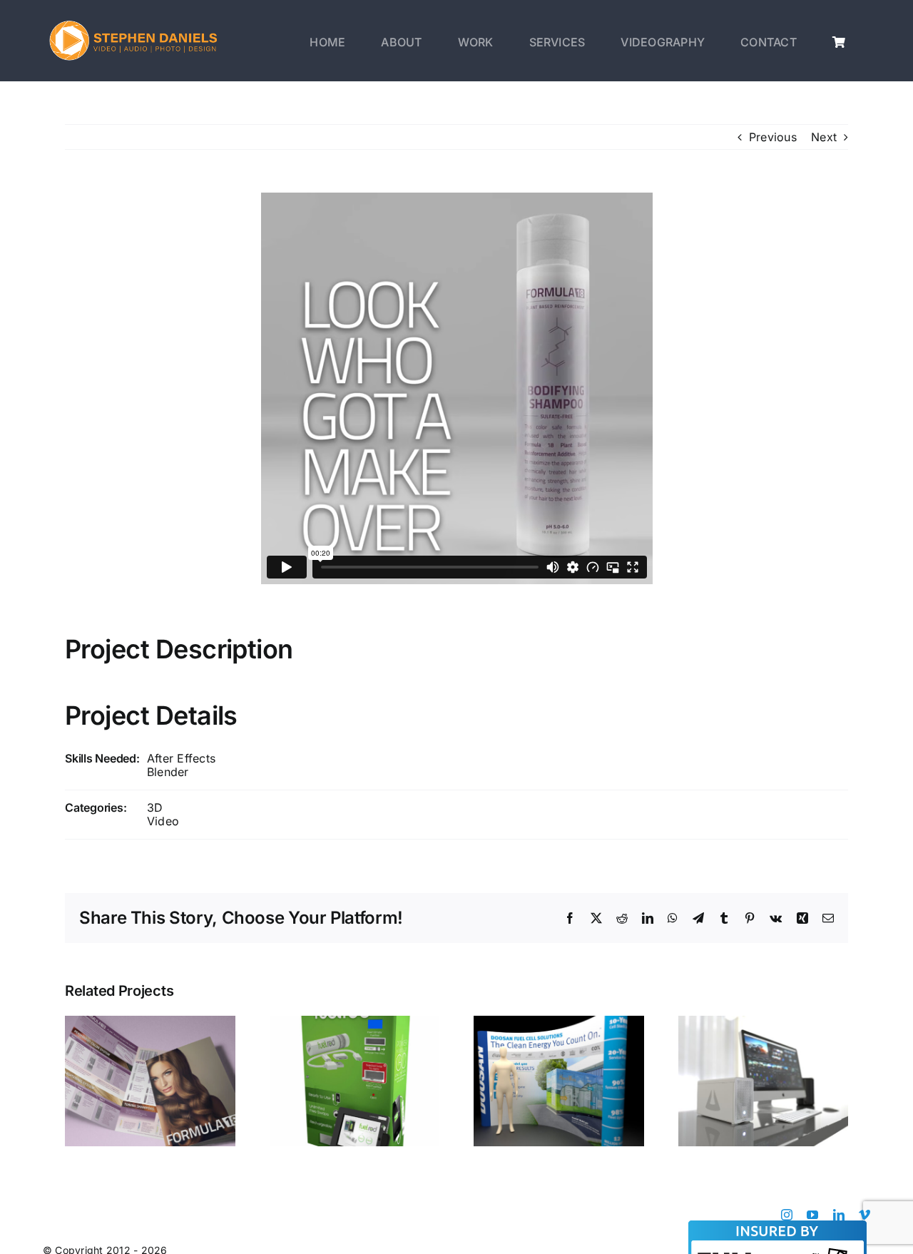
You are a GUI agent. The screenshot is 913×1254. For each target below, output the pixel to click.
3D (155, 807)
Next (824, 137)
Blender (168, 772)
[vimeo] (864, 1214)
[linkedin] (839, 1214)
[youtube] (812, 1214)
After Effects (181, 758)
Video (163, 821)
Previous (773, 137)
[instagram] (786, 1214)
